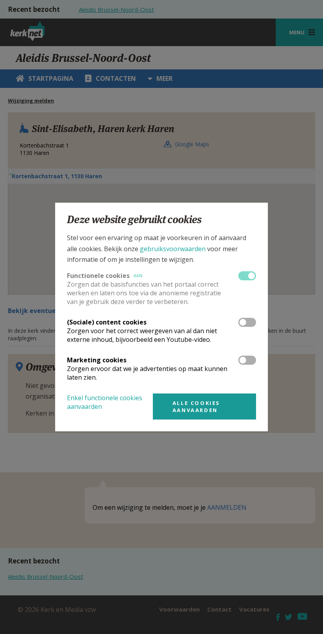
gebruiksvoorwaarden (173, 248)
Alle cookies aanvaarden (196, 406)
